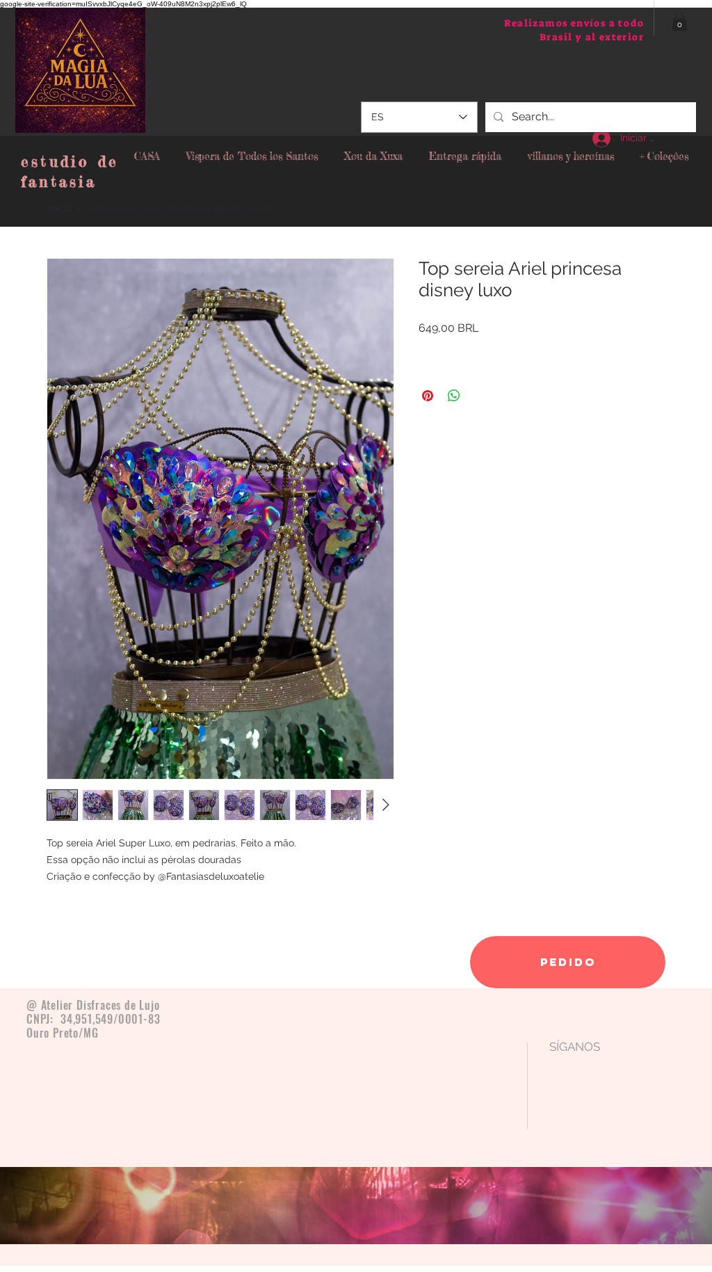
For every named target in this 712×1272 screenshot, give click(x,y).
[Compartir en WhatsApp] (454, 395)
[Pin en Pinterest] (427, 395)
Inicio (60, 207)
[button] (680, 21)
